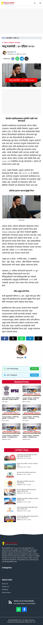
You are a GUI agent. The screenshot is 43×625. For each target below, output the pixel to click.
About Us (5, 583)
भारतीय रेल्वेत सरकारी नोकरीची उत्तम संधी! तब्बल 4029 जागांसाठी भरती (27, 455)
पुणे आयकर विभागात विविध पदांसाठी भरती (26, 472)
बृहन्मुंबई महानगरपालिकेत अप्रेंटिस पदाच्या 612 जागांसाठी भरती (27, 499)
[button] (35, 3)
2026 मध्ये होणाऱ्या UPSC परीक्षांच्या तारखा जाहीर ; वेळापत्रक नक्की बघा (11, 398)
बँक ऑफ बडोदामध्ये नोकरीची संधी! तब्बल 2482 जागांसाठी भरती (26, 490)
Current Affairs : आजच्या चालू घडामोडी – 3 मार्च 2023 (30, 417)
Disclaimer (5, 589)
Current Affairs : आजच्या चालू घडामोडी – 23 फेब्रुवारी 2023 (10, 436)
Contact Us (5, 586)
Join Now (34, 368)
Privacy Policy (6, 592)
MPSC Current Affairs (12, 42)
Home (3, 38)
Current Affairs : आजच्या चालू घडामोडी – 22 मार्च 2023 (10, 417)
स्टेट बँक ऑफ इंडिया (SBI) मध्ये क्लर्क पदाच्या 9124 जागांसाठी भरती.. (27, 517)
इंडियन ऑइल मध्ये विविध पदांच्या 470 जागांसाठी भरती (25, 482)
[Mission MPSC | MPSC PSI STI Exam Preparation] (8, 3)
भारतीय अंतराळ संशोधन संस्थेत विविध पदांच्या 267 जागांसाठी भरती (27, 508)
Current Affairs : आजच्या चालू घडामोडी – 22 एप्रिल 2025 (30, 398)
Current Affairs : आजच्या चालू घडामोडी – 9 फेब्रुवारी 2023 (30, 436)
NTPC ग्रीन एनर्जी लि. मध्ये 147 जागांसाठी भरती (27, 464)
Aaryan (11, 52)
